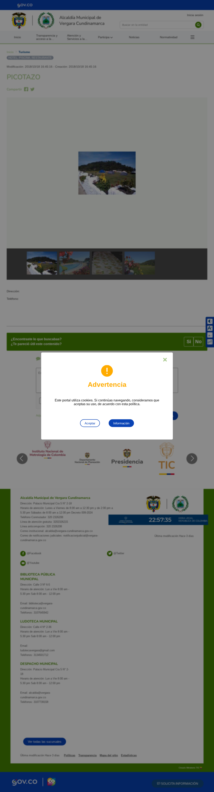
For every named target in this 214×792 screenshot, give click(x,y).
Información (121, 423)
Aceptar (90, 423)
